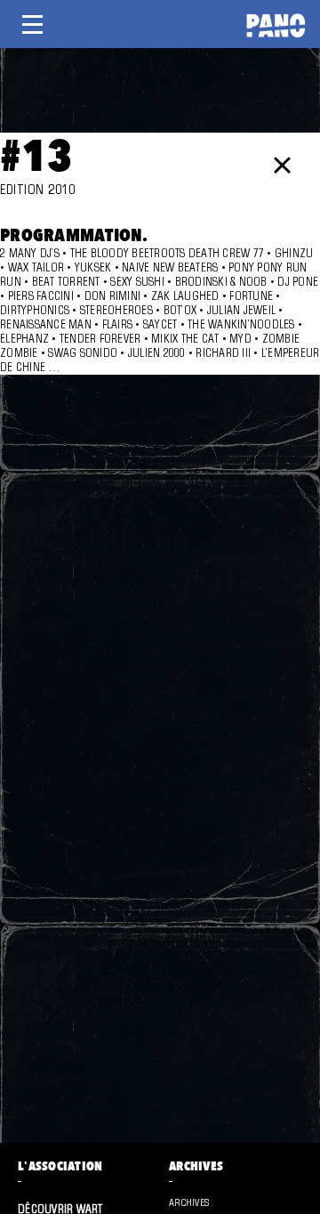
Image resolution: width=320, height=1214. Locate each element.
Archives (189, 1202)
